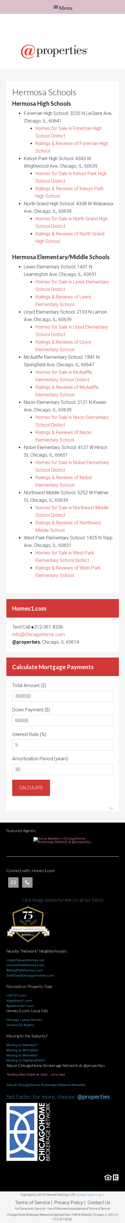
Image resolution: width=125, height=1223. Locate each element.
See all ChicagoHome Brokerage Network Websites (45, 1085)
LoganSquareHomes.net (25, 960)
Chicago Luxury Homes (24, 1020)
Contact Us (99, 1202)
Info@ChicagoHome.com (38, 634)
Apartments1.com (20, 1006)
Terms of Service (32, 1202)
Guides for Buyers (20, 1025)
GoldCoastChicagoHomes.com (30, 975)
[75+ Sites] (28, 946)
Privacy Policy (68, 1202)
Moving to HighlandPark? (25, 1060)
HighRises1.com (19, 1001)
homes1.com (85, 1194)
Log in (100, 1194)
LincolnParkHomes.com (25, 965)
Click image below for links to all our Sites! (62, 899)
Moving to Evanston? (22, 1045)
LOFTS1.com (16, 995)
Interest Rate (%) (29, 734)
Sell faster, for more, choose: (58, 1096)
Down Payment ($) (31, 710)
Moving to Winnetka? (22, 1050)
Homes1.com (62, 26)
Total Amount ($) (29, 685)
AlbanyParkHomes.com (24, 970)
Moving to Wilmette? (22, 1055)
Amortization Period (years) (40, 758)
